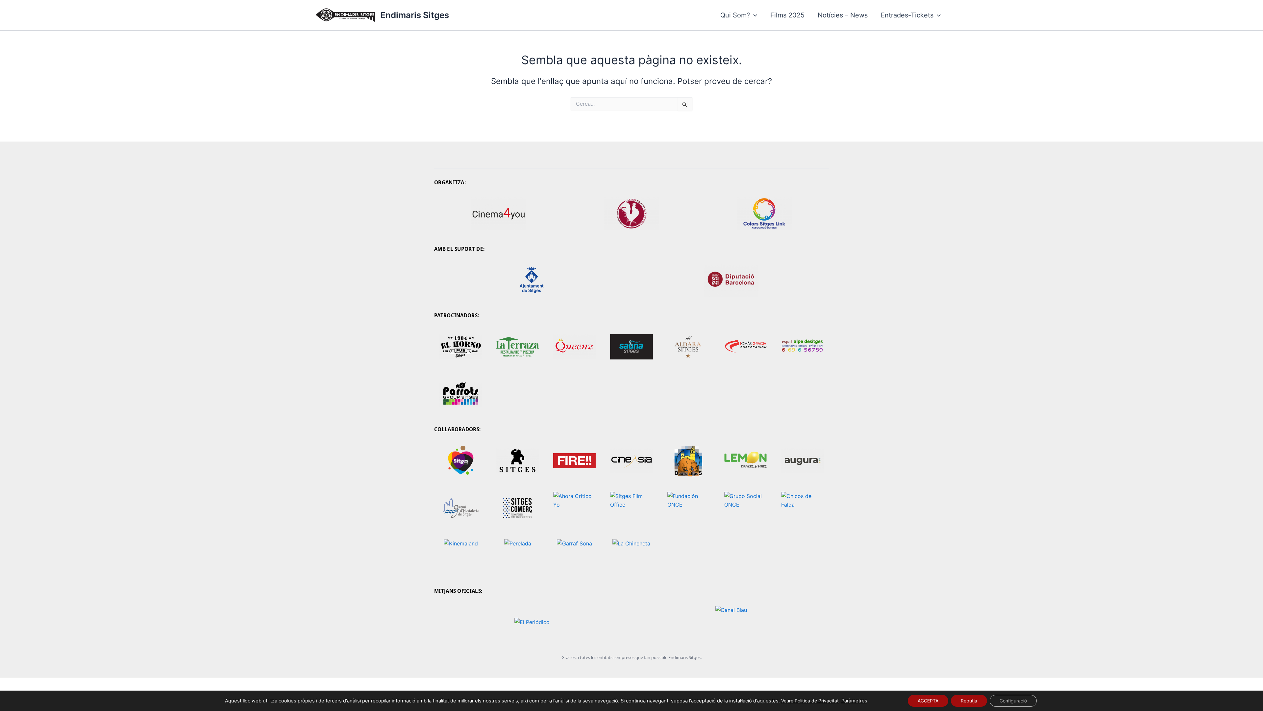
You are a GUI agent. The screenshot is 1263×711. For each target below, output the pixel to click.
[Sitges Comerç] (517, 508)
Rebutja (969, 700)
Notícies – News (843, 15)
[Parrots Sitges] (460, 394)
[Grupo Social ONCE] (745, 508)
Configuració (1013, 700)
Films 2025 (787, 15)
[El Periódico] (532, 622)
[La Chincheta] (631, 555)
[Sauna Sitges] (631, 346)
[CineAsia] (631, 461)
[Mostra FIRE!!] (574, 461)
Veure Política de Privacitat (810, 700)
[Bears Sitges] (688, 461)
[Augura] (802, 461)
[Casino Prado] (631, 213)
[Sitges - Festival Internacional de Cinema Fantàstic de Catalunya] (517, 461)
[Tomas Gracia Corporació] (745, 346)
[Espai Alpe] (802, 346)
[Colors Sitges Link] (764, 213)
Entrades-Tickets (907, 15)
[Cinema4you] (498, 213)
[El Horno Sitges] (460, 346)
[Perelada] (517, 555)
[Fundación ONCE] (688, 508)
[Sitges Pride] (460, 461)
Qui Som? (735, 15)
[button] (753, 15)
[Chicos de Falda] (802, 508)
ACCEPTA (928, 700)
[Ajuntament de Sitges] (532, 280)
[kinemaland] (460, 555)
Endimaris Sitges (414, 15)
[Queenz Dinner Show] (574, 346)
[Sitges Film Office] (631, 508)
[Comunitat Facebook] (517, 346)
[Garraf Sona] (574, 555)
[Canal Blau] (731, 622)
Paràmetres (854, 701)
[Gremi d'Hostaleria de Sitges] (460, 508)
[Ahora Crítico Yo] (574, 508)
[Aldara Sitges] (688, 346)
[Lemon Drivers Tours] (745, 461)
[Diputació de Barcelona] (731, 280)
